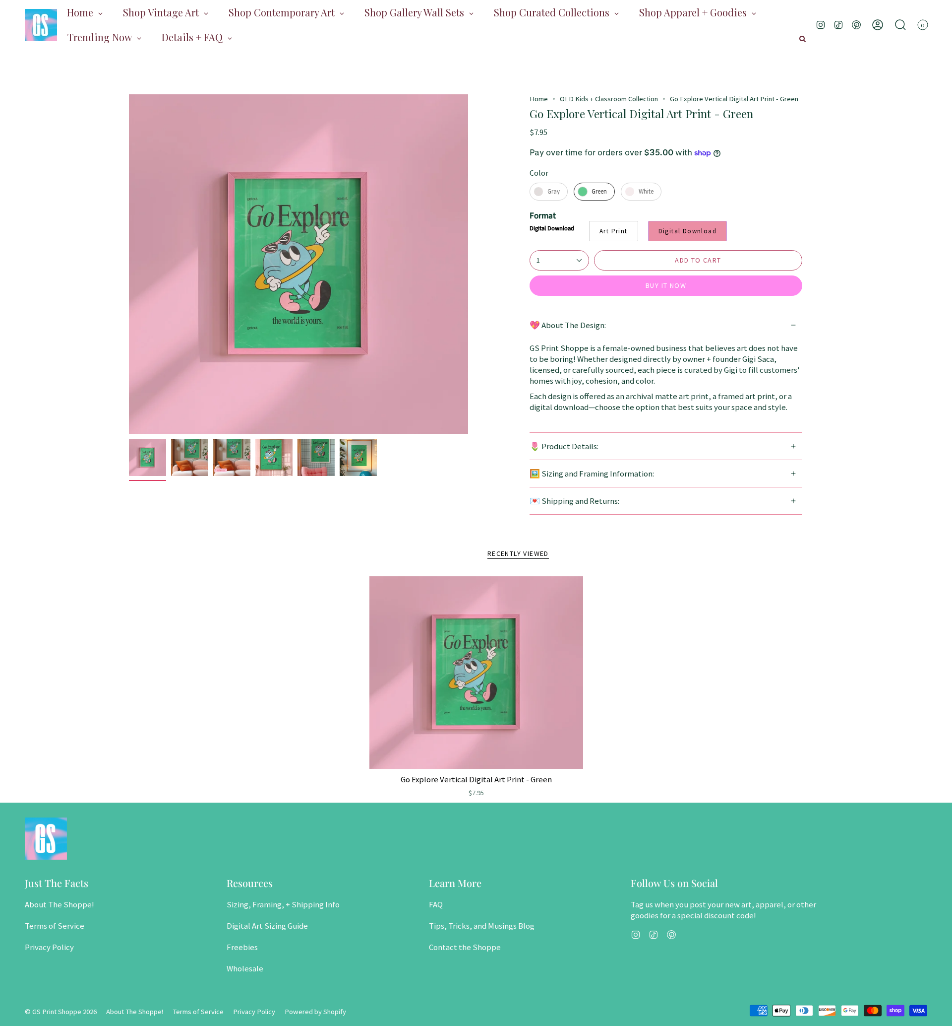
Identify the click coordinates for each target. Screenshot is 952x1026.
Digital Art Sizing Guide (267, 925)
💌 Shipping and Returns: (574, 500)
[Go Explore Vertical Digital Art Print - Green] (476, 672)
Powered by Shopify (315, 1011)
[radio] (549, 192)
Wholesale (245, 968)
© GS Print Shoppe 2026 (61, 1011)
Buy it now (666, 285)
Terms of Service (54, 925)
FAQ (436, 904)
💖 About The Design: (568, 325)
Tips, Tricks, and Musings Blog (482, 925)
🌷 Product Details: (564, 446)
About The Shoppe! (59, 904)
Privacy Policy (49, 947)
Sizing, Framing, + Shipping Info (283, 904)
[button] (900, 25)
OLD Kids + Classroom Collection (609, 98)
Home (539, 98)
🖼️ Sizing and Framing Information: (592, 473)
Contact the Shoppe (465, 947)
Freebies (242, 947)
